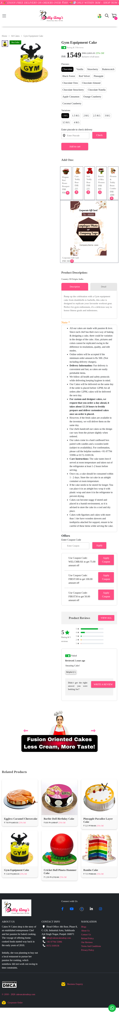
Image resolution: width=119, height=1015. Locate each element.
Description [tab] (75, 287)
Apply (99, 545)
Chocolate (67, 69)
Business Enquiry (75, 984)
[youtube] (72, 909)
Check (99, 135)
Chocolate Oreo (70, 83)
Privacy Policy (87, 950)
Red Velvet (84, 76)
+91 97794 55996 (54, 942)
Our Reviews (87, 942)
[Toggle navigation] (4, 16)
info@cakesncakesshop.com (58, 938)
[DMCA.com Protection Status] (11, 985)
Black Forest (68, 76)
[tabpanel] (89, 303)
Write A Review (103, 684)
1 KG (65, 115)
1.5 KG (75, 115)
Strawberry (92, 69)
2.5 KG (97, 115)
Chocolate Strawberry (73, 89)
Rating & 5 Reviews (73, 47)
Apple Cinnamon (70, 96)
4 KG (76, 122)
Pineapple (98, 76)
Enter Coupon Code (71, 539)
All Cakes (15, 36)
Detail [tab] (103, 287)
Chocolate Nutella (97, 89)
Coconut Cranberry (71, 103)
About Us (85, 931)
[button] (99, 16)
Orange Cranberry (92, 96)
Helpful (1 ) (71, 672)
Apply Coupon (106, 560)
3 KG (107, 115)
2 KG (86, 115)
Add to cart (74, 146)
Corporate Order (15, 1002)
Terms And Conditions (91, 946)
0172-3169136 (52, 946)
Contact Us (86, 934)
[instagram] (100, 909)
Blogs (83, 927)
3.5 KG (66, 122)
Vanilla (79, 69)
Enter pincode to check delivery (76, 129)
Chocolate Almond (91, 83)
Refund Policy (87, 938)
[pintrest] (82, 909)
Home (4, 36)
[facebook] (62, 909)
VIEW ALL (106, 618)
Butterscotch (108, 69)
